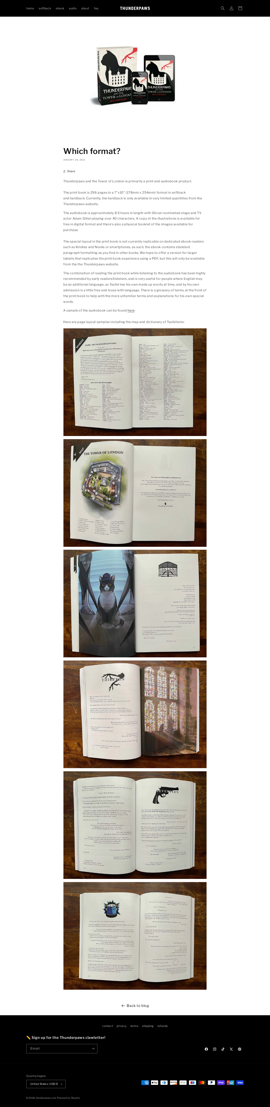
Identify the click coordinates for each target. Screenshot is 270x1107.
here (130, 310)
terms (134, 1026)
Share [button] (71, 171)
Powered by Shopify (68, 1097)
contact (107, 1026)
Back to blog (138, 1006)
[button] (222, 8)
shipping (148, 1026)
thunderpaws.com (46, 1097)
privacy (122, 1026)
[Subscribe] (93, 1048)
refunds (162, 1026)
